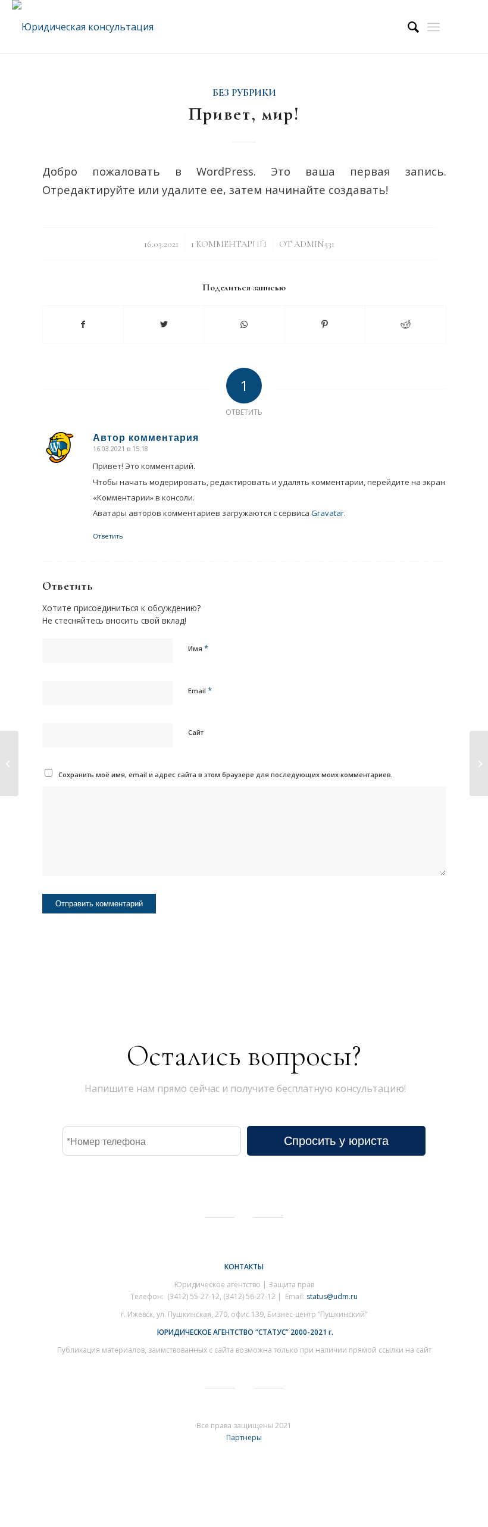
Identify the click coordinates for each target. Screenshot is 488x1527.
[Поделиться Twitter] (164, 324)
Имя (198, 648)
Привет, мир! (244, 114)
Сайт (196, 732)
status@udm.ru (332, 1296)
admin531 (314, 244)
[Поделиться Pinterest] (325, 324)
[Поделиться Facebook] (83, 324)
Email (200, 690)
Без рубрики (244, 93)
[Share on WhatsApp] (244, 324)
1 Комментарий (229, 244)
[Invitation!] (9, 763)
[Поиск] (407, 27)
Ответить (108, 535)
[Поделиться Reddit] (405, 324)
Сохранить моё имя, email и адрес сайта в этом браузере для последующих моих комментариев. (225, 774)
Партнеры (244, 1437)
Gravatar (327, 513)
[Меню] (433, 27)
